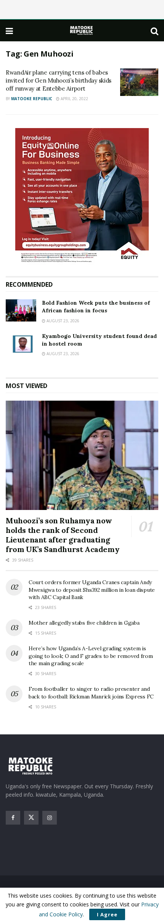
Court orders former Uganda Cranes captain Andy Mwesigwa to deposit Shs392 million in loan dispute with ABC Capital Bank (92, 590)
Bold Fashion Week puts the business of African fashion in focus (96, 306)
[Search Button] (154, 30)
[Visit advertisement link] (82, 196)
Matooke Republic (31, 98)
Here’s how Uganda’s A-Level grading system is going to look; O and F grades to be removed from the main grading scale (91, 656)
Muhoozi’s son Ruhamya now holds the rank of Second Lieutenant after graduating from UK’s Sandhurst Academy (62, 535)
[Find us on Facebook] (13, 818)
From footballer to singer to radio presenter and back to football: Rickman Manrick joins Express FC (91, 692)
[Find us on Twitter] (31, 818)
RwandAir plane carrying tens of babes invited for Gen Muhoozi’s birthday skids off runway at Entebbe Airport (58, 80)
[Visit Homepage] (82, 30)
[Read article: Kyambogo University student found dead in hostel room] (21, 343)
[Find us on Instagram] (49, 818)
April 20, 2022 (73, 98)
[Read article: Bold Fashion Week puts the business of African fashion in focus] (21, 310)
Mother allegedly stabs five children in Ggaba (84, 622)
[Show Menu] (9, 30)
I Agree (107, 914)
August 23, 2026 (62, 320)
